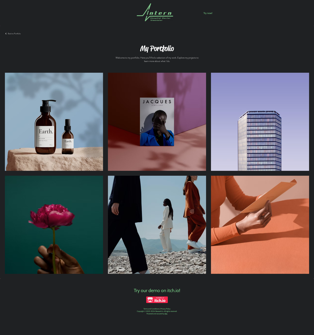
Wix (166, 314)
